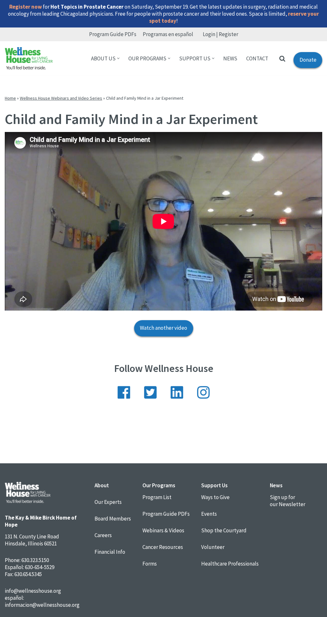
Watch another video (163, 327)
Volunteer (212, 547)
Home (10, 98)
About (102, 485)
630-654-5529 (39, 567)
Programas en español (168, 34)
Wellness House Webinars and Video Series (61, 98)
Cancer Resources (162, 547)
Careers (103, 535)
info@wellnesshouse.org (33, 590)
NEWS (230, 58)
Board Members (113, 518)
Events (209, 513)
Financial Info (110, 551)
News (276, 485)
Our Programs (158, 485)
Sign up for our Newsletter (287, 501)
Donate (304, 62)
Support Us (214, 485)
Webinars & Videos (163, 530)
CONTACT (257, 58)
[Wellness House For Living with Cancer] (29, 58)
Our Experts (108, 501)
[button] (118, 58)
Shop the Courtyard (224, 530)
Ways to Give (215, 497)
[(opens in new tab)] (124, 396)
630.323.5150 (35, 560)
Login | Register (220, 34)
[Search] (282, 58)
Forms (149, 563)
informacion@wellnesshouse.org (42, 604)
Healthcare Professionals (230, 563)
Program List (156, 497)
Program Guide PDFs (112, 34)
